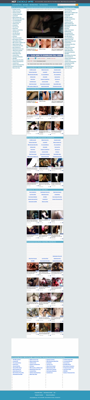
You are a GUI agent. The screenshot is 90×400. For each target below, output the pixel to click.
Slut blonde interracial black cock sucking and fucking (56, 132)
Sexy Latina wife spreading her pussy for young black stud (45, 333)
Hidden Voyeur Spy (17, 11)
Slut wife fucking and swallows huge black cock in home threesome (44, 303)
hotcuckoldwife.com (33, 397)
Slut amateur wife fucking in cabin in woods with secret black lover (56, 288)
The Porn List (16, 31)
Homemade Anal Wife (17, 66)
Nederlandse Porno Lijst (18, 48)
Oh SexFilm (15, 25)
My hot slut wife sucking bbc (32, 332)
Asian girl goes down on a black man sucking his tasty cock (57, 273)
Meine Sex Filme (16, 67)
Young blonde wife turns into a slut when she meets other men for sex (32, 303)
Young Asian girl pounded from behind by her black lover (32, 184)
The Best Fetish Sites (17, 14)
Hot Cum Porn (16, 26)
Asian (44, 63)
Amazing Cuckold (16, 12)
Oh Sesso (15, 36)
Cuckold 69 (15, 15)
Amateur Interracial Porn (18, 61)
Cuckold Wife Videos (17, 4)
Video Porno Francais (17, 50)
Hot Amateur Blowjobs (18, 56)
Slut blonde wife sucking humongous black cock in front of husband (45, 132)
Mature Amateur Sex (17, 17)
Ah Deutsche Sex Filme (18, 45)
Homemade (47, 63)
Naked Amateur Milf (17, 44)
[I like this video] (28, 58)
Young (38, 63)
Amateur (56, 63)
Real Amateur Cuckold (41, 61)
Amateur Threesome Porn (18, 64)
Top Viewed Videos (43, 4)
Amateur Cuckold (33, 63)
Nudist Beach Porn (17, 53)
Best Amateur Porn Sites (18, 59)
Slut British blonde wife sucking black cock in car (57, 116)
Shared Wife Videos (17, 40)
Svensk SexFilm (16, 34)
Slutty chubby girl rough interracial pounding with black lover (44, 273)
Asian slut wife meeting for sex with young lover (32, 116)
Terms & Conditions (50, 394)
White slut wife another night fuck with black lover (32, 273)
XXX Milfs (15, 58)
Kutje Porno (15, 28)
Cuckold (60, 63)
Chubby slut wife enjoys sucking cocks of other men (44, 169)
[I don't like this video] (35, 58)
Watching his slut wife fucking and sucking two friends (32, 288)
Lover (54, 63)
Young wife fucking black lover (57, 332)
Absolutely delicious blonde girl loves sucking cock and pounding (57, 318)
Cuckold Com (16, 63)
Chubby (40, 63)
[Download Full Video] (45, 56)
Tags (28, 63)
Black (51, 63)
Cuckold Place (16, 55)
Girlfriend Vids (16, 23)
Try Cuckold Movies (17, 20)
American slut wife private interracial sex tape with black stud (44, 184)
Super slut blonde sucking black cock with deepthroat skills (57, 169)
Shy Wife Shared (16, 33)
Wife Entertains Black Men (18, 18)
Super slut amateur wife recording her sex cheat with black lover (56, 236)
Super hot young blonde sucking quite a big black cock (45, 236)
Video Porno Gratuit (17, 37)
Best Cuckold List (17, 47)
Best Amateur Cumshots (18, 39)
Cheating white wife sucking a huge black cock (44, 288)
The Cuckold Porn (17, 22)
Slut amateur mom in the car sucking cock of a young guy (32, 169)
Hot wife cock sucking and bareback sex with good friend (44, 318)
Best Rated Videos (34, 4)
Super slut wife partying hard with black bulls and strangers (32, 221)
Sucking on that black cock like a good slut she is (32, 236)
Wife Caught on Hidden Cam (19, 42)
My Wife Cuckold (16, 9)
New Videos (25, 4)
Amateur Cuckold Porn (18, 29)
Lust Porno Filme (16, 52)
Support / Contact (39, 394)
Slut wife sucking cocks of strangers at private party (56, 184)
